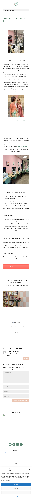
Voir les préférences (16, 492)
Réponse (26, 358)
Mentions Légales (16, 496)
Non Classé (21, 24)
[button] (30, 469)
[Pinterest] (18, 444)
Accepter (16, 484)
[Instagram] (14, 444)
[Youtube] (21, 444)
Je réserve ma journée (17, 266)
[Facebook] (10, 444)
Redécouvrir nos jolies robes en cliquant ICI (16, 120)
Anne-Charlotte (8, 24)
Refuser (16, 488)
